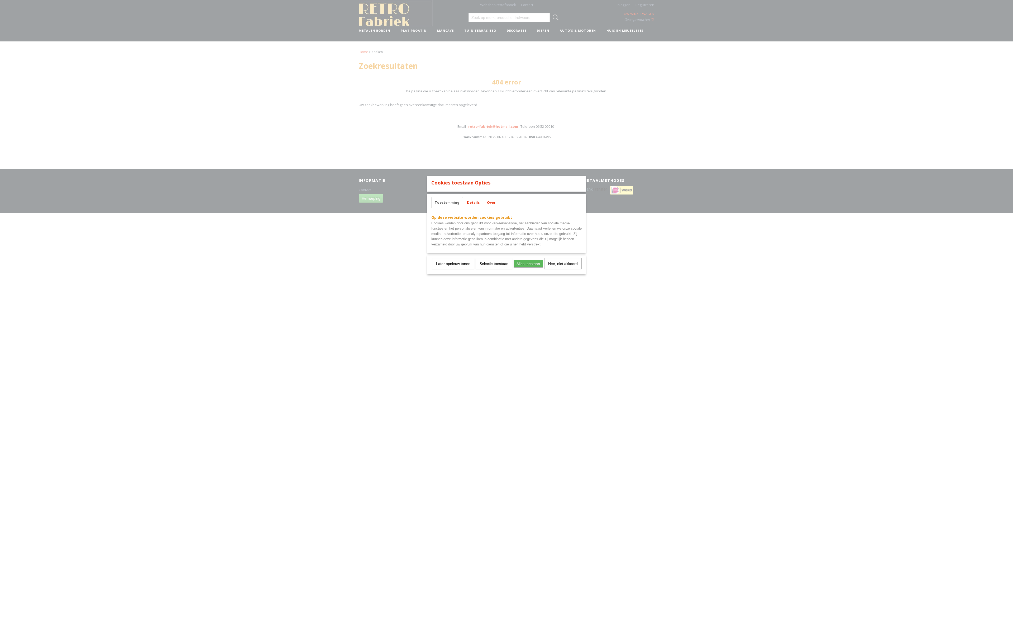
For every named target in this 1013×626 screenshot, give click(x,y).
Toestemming (447, 202)
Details (473, 202)
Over (491, 202)
